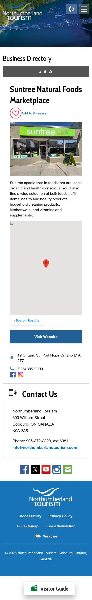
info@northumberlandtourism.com (45, 447)
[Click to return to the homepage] (22, 11)
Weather (50, 536)
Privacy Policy (60, 516)
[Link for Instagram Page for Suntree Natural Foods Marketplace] (20, 374)
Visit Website (46, 336)
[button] (46, 264)
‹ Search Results (26, 320)
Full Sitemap (27, 526)
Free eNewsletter (60, 526)
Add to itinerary (33, 113)
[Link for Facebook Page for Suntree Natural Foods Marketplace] (13, 374)
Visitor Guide (54, 588)
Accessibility (30, 516)
